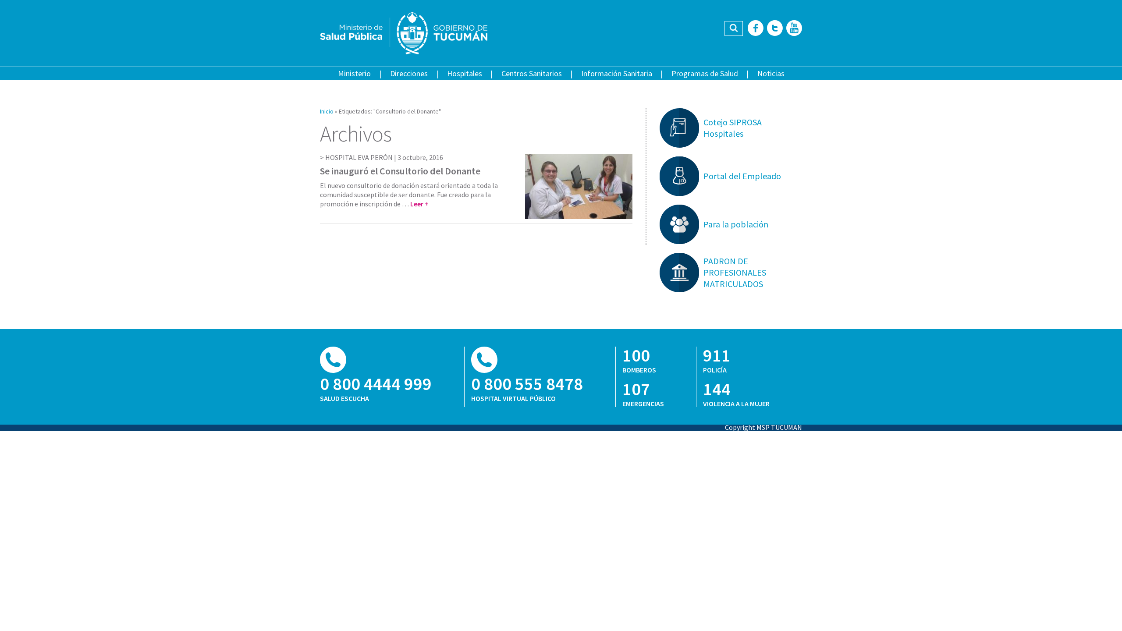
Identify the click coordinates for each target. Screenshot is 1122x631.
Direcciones (409, 73)
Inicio (327, 111)
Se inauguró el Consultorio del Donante (400, 171)
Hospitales (464, 73)
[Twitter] (775, 28)
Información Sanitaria (616, 73)
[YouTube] (794, 28)
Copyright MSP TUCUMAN (763, 427)
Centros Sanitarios (531, 73)
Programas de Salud (704, 73)
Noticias (771, 73)
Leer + (419, 203)
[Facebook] (755, 28)
